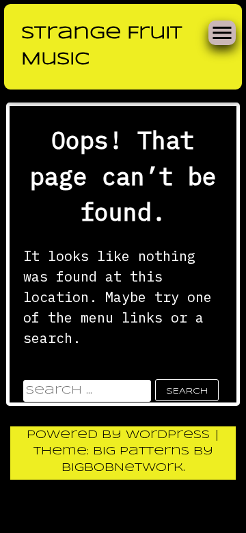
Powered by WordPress (120, 435)
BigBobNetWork (122, 468)
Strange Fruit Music (101, 46)
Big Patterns (141, 451)
